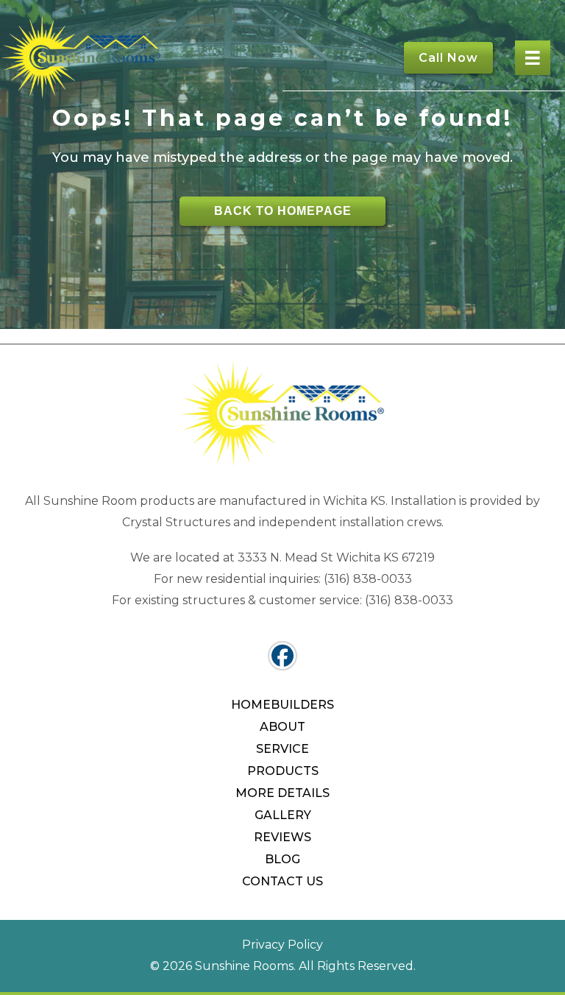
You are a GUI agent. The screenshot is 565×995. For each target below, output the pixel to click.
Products (283, 771)
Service (282, 749)
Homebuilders (282, 705)
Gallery (283, 815)
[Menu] (532, 58)
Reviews (282, 837)
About (282, 727)
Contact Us (282, 881)
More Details (282, 793)
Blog (282, 859)
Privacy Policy (282, 945)
